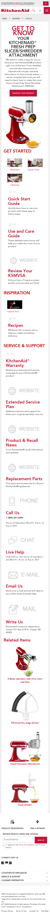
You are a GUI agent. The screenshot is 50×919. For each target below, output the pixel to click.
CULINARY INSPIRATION (12, 880)
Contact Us (33, 911)
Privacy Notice (15, 4)
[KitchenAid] (15, 10)
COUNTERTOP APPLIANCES (14, 873)
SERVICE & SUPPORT (10, 876)
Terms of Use (21, 911)
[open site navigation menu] (47, 10)
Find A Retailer (37, 828)
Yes (46, 3)
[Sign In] (40, 10)
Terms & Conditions (27, 845)
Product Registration (12, 828)
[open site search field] (34, 10)
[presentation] (25, 261)
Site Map (45, 911)
